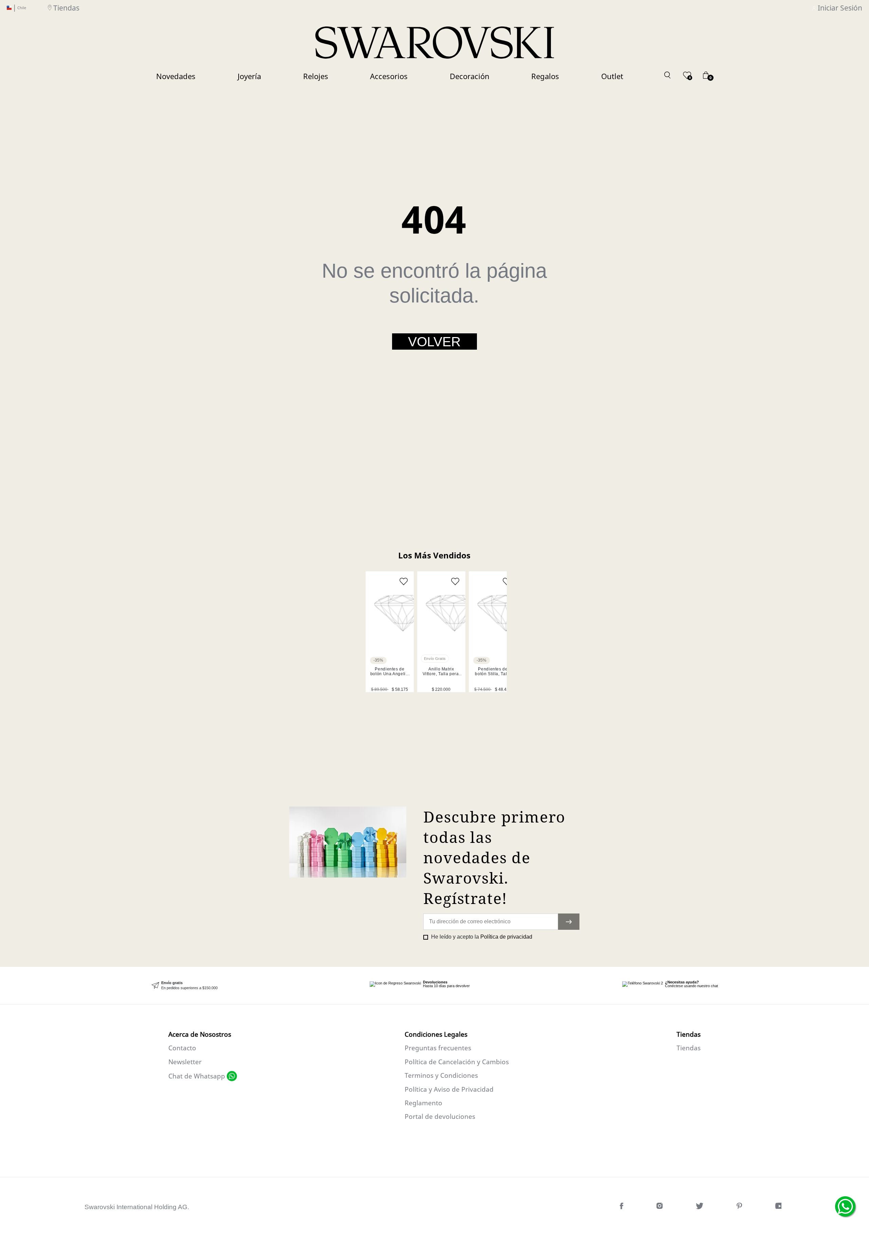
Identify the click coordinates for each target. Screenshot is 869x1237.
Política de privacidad (506, 937)
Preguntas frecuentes (438, 1048)
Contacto (182, 1048)
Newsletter (185, 1061)
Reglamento (423, 1102)
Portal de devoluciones (440, 1116)
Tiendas (66, 7)
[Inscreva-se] (569, 921)
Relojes (315, 76)
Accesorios (389, 76)
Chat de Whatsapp (196, 1076)
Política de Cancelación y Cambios (457, 1061)
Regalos (545, 76)
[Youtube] (779, 1207)
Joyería (249, 76)
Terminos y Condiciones (441, 1075)
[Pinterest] (740, 1207)
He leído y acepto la (481, 937)
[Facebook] (622, 1207)
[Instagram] (660, 1207)
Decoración (469, 76)
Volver (434, 341)
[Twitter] (700, 1207)
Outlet (612, 76)
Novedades (176, 76)
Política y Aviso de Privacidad (449, 1089)
